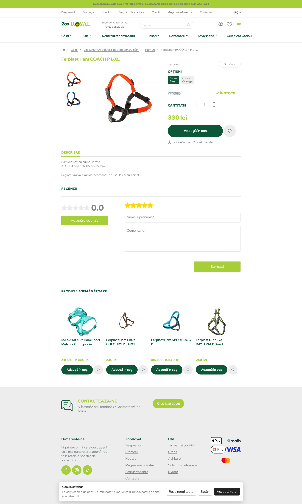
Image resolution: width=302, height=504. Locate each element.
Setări (205, 491)
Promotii (131, 452)
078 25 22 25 (116, 26)
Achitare (174, 458)
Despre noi (68, 12)
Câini (65, 36)
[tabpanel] (82, 340)
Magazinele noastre (139, 465)
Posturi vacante (136, 472)
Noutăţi (106, 12)
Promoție (88, 12)
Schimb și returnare (182, 465)
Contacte (132, 478)
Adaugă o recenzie (84, 220)
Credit (156, 12)
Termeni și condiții (181, 445)
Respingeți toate (181, 491)
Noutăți (130, 458)
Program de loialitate (131, 12)
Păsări (152, 36)
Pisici (85, 36)
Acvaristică (205, 36)
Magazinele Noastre (180, 12)
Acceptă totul (227, 491)
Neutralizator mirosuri (118, 36)
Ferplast (174, 64)
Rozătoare (177, 36)
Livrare (173, 472)
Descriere (70, 152)
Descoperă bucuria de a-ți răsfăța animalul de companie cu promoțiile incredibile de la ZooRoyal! (151, 3)
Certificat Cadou (239, 36)
